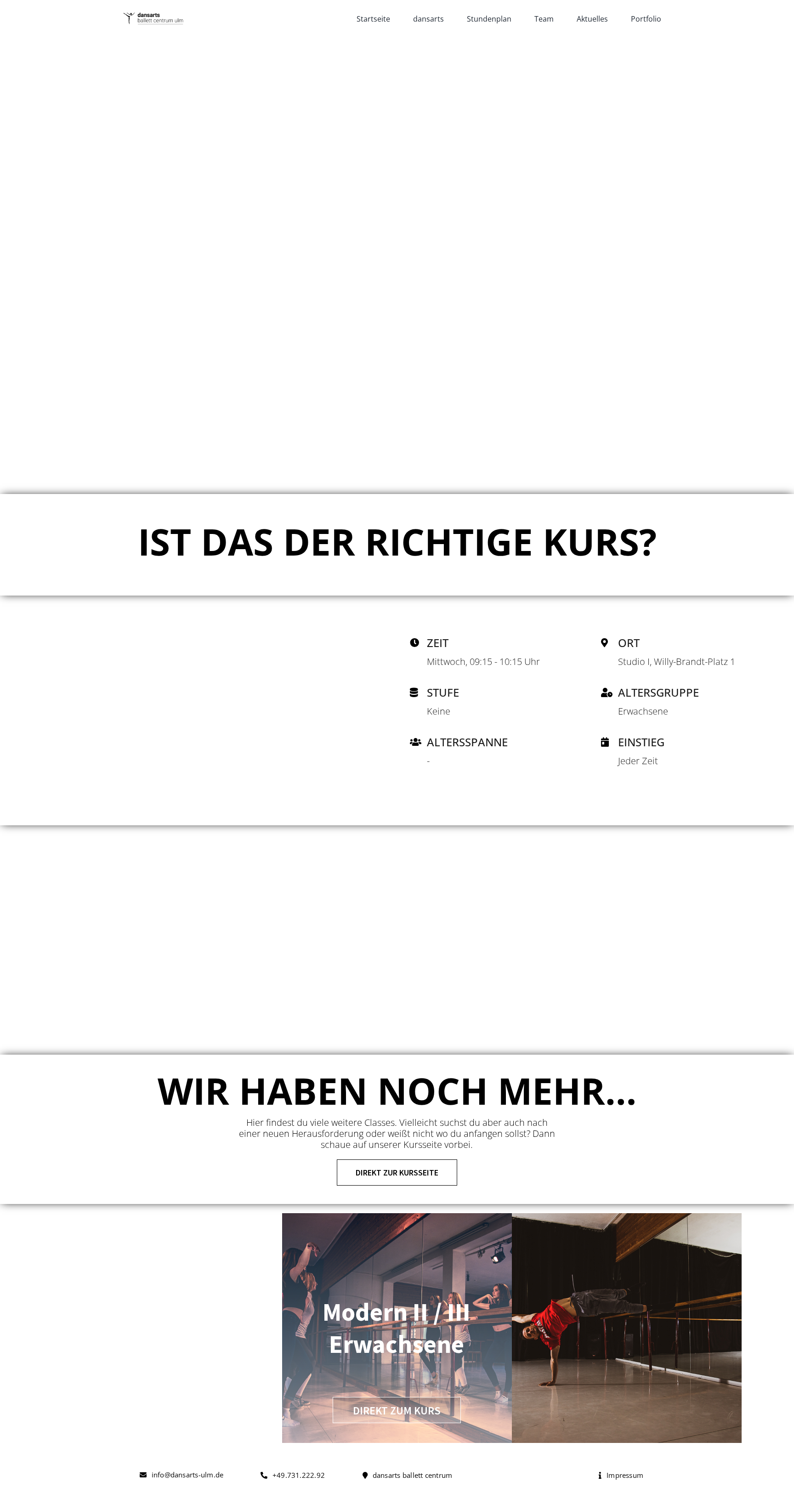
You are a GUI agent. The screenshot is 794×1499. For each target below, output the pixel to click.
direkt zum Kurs (397, 1410)
